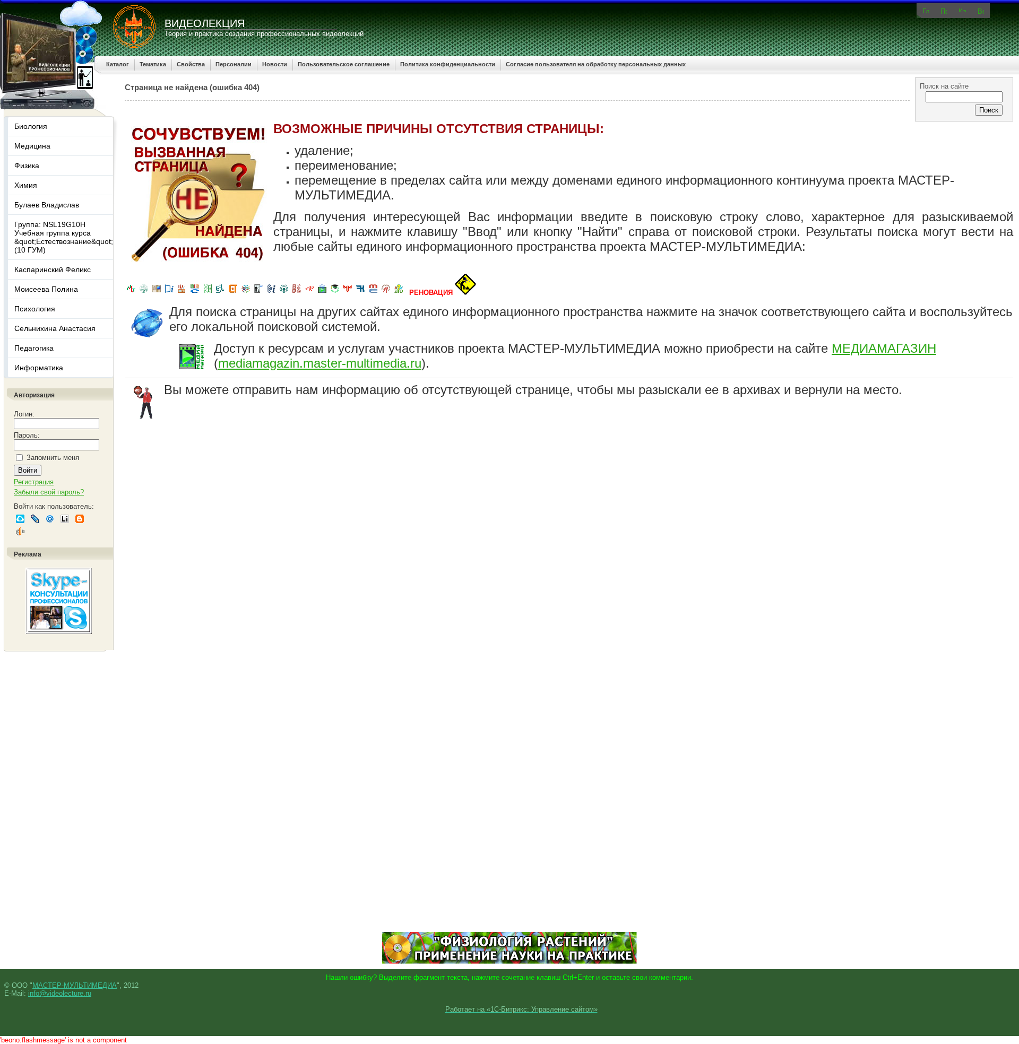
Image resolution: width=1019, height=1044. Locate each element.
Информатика (38, 367)
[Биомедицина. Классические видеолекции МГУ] (220, 293)
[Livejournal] (35, 519)
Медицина (32, 146)
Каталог (117, 64)
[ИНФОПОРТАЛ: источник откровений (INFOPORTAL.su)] (169, 293)
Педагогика (34, 348)
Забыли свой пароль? (49, 492)
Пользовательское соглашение (344, 64)
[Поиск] (944, 10)
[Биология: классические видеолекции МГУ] (207, 293)
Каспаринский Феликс (52, 269)
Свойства (191, 64)
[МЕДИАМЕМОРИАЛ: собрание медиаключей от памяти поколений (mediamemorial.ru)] (385, 293)
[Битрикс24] (20, 519)
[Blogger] (79, 519)
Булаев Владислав (46, 205)
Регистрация (34, 482)
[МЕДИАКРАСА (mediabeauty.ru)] (309, 293)
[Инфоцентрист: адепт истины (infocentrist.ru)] (284, 293)
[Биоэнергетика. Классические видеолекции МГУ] (194, 293)
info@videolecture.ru (59, 993)
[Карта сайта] (962, 9)
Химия (25, 185)
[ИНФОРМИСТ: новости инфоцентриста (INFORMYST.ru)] (156, 293)
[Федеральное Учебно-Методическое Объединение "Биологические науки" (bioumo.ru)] (335, 293)
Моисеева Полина (46, 289)
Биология (30, 126)
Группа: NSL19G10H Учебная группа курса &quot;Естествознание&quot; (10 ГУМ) (63, 237)
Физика (26, 165)
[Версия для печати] (981, 10)
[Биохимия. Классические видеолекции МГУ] (182, 293)
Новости (274, 64)
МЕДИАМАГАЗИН (884, 348)
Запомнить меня (53, 458)
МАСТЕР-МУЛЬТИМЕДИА (74, 985)
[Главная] (926, 10)
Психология (34, 308)
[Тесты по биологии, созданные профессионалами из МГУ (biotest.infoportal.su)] (398, 293)
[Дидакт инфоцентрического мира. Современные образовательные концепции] (245, 293)
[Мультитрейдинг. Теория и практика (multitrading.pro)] (131, 293)
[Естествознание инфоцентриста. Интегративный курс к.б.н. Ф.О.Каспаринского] (143, 293)
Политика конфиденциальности (447, 64)
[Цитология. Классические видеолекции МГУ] (233, 293)
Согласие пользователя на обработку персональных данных (596, 64)
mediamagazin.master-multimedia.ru (319, 363)
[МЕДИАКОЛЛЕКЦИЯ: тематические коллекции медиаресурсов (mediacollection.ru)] (296, 293)
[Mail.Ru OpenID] (50, 519)
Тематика (153, 64)
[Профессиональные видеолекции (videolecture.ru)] (258, 293)
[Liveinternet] (65, 519)
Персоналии (233, 64)
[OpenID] (20, 531)
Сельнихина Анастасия (55, 328)
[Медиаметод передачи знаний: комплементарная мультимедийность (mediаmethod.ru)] (373, 293)
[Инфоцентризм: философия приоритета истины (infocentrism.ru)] (271, 293)
